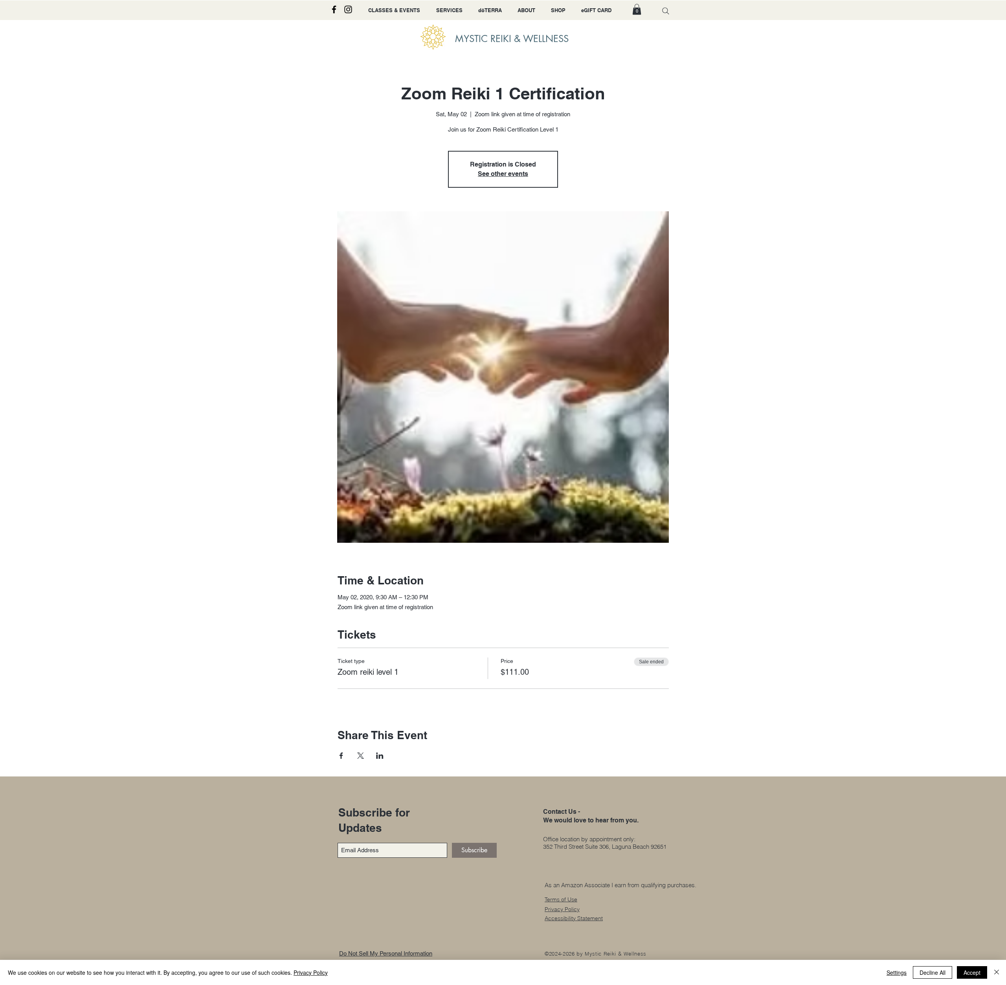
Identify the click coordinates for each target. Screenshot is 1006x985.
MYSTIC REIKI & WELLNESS (512, 39)
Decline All (932, 972)
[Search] (665, 11)
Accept (972, 972)
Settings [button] (897, 972)
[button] (636, 9)
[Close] (996, 972)
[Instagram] (348, 9)
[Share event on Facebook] (341, 755)
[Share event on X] (360, 755)
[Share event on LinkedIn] (380, 755)
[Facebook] (334, 9)
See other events (503, 174)
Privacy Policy (311, 972)
